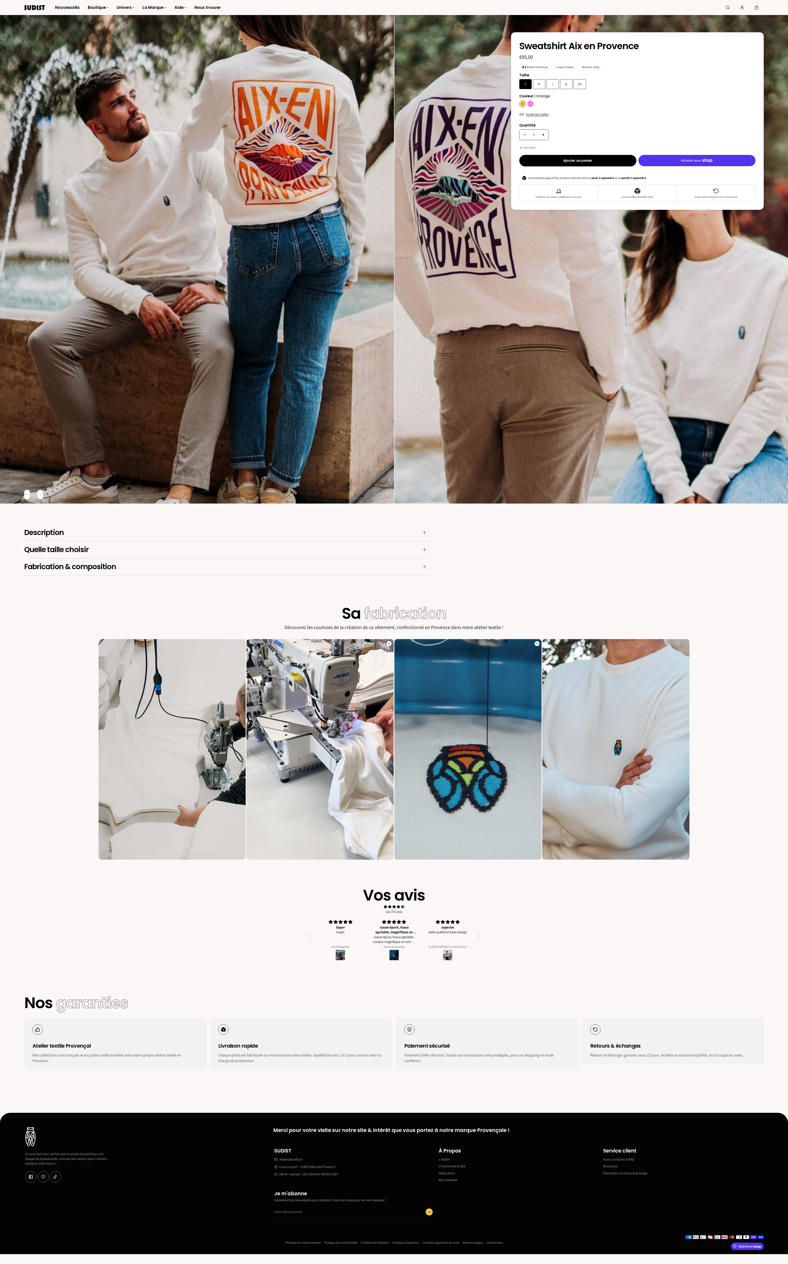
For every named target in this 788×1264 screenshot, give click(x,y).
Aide (179, 7)
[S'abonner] (428, 1211)
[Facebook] (30, 1176)
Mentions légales (473, 1242)
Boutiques (610, 1166)
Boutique (97, 7)
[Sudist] (34, 7)
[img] (394, 906)
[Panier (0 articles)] (756, 7)
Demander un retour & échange (625, 1173)
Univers (124, 7)
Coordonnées (494, 1242)
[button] (756, 7)
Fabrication (447, 1173)
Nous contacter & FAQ (618, 1159)
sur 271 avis (394, 911)
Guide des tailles (537, 114)
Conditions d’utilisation (375, 1242)
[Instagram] (43, 1176)
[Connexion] (742, 7)
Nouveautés (67, 7)
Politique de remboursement (303, 1242)
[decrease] (525, 135)
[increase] (543, 135)
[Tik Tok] (55, 1176)
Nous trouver (207, 7)
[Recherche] (728, 7)
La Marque (153, 7)
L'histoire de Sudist (452, 1166)
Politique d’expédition (405, 1242)
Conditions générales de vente (440, 1242)
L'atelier (444, 1159)
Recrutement (448, 1180)
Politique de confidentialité (341, 1242)
